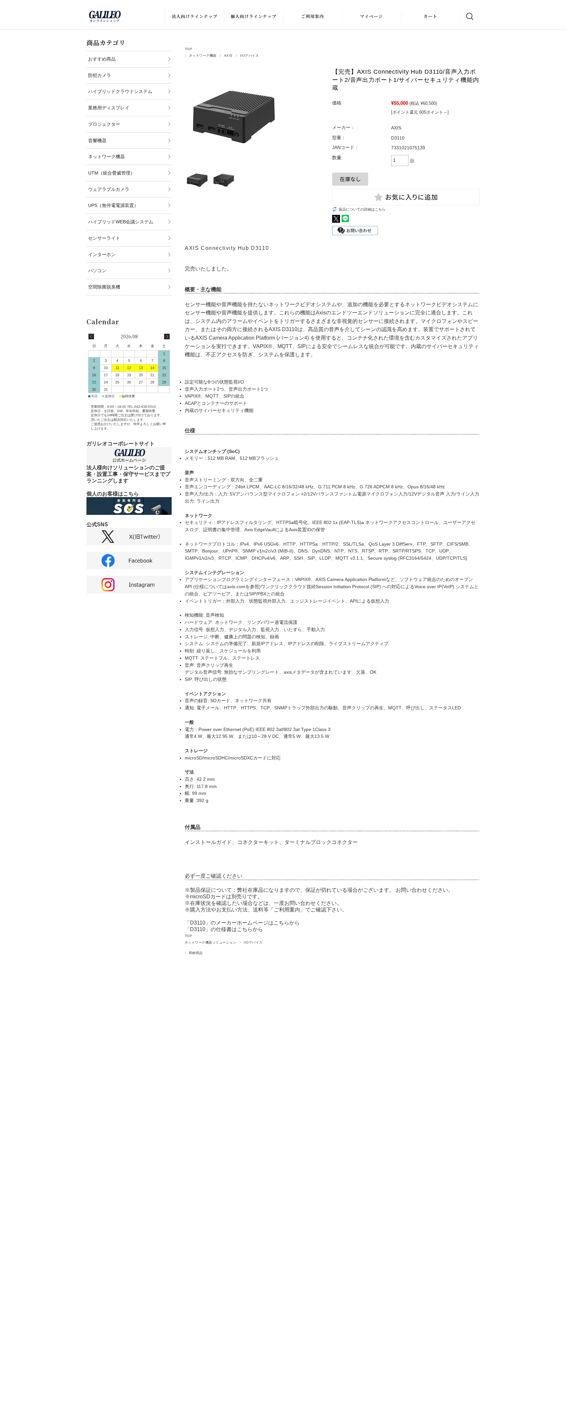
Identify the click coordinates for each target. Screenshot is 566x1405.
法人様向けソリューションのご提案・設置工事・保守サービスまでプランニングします (128, 474)
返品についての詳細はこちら (362, 209)
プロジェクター (104, 124)
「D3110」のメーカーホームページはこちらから (242, 923)
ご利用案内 (312, 16)
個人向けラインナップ (253, 16)
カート (430, 16)
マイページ (371, 16)
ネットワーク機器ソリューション (210, 942)
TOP (188, 49)
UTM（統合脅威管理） (111, 173)
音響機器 (97, 140)
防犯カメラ (99, 75)
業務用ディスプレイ (108, 107)
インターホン (102, 254)
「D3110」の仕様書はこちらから (224, 929)
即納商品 (196, 953)
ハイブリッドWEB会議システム (120, 221)
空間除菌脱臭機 (104, 287)
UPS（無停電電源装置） (113, 205)
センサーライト (104, 238)
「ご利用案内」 (287, 909)
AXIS (228, 55)
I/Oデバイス (249, 55)
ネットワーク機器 (203, 55)
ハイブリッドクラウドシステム (120, 91)
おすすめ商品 (102, 59)
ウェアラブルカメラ (108, 189)
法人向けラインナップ (194, 16)
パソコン (97, 270)
